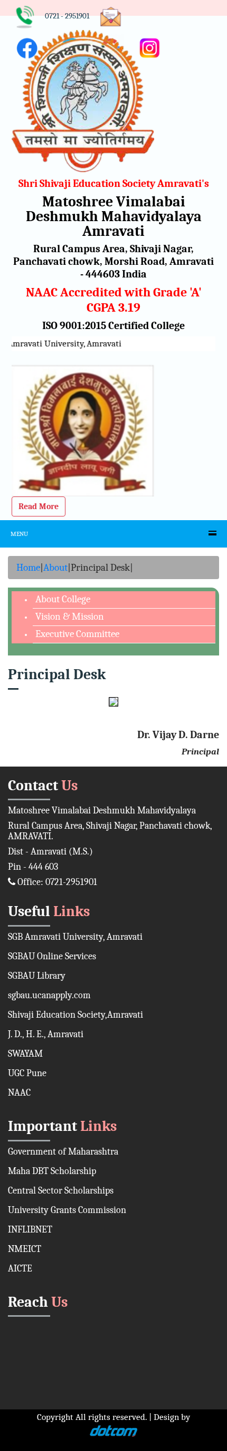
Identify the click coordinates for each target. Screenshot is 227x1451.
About (55, 567)
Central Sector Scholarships (61, 1190)
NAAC (19, 1092)
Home (28, 567)
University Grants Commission (67, 1210)
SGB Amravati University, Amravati (75, 936)
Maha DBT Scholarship (52, 1171)
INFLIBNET (30, 1229)
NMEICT (24, 1249)
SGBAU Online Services (52, 956)
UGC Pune (27, 1073)
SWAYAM (25, 1053)
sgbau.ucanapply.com (49, 995)
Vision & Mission (69, 616)
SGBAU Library (36, 975)
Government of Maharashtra (63, 1151)
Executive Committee (77, 634)
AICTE (20, 1268)
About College (62, 599)
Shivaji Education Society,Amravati (75, 1014)
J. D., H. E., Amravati (45, 1034)
